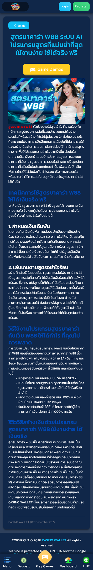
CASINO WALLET (54, 540)
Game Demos (49, 69)
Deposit (24, 566)
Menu (7, 566)
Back (21, 26)
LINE (86, 566)
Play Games (45, 566)
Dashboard (68, 566)
